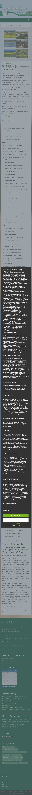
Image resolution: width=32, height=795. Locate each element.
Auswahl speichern (16, 520)
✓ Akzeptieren (15, 515)
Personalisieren (16, 523)
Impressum (8, 525)
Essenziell (8, 510)
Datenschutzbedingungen (19, 525)
